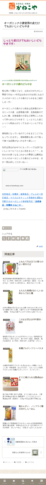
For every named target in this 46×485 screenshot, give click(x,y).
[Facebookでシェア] (9, 238)
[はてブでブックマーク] (13, 238)
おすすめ (8, 228)
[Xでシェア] (4, 238)
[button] (27, 238)
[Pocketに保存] (18, 238)
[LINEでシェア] (23, 238)
